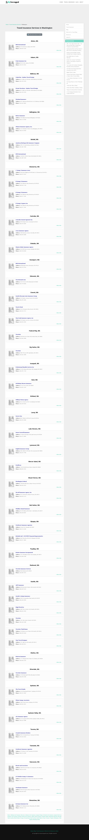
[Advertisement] (44, 13)
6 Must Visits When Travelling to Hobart (74, 87)
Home (61, 2)
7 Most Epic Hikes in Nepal (72, 85)
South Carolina (33, 818)
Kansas (39, 816)
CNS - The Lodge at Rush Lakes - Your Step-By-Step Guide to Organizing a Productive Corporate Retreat (74, 45)
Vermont (47, 818)
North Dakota (17, 818)
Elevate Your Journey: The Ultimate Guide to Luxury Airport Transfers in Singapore (74, 61)
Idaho (33, 816)
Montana (55, 816)
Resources (68, 34)
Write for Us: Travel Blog (71, 32)
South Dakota (39, 818)
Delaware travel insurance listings (14, 816)
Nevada (59, 816)
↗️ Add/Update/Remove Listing (34, 34)
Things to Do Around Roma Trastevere (74, 89)
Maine (47, 816)
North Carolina (11, 818)
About (81, 2)
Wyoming (35, 819)
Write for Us (47, 831)
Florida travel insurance (26, 816)
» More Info (58, 50)
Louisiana (43, 816)
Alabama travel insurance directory (18, 815)
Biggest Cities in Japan (71, 72)
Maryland (51, 816)
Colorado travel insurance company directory (52, 815)
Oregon (22, 818)
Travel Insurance (69, 2)
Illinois (36, 816)
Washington (56, 818)
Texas (44, 818)
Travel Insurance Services (15, 24)
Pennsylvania (27, 818)
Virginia (51, 818)
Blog (77, 2)
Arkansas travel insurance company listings (33, 815)
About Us (68, 37)
